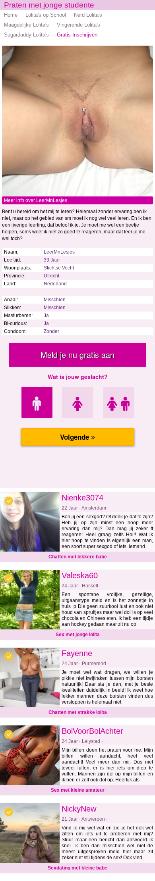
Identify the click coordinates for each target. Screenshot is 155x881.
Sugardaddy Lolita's (26, 35)
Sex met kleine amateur (78, 790)
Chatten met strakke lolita (77, 712)
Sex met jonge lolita (78, 634)
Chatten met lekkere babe (77, 557)
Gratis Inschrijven (77, 35)
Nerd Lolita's (88, 15)
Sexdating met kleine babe (77, 868)
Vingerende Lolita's (78, 25)
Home (10, 15)
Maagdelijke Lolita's (26, 25)
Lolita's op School (45, 15)
